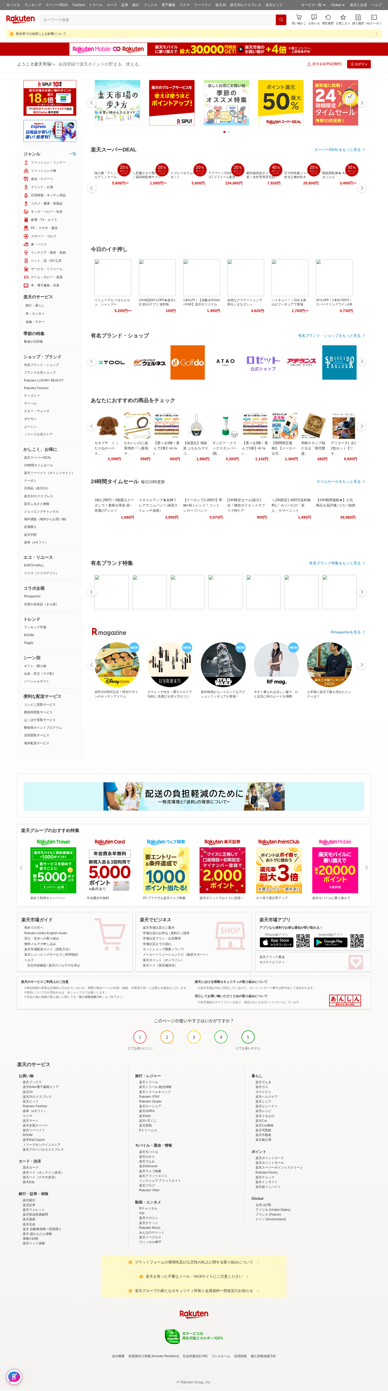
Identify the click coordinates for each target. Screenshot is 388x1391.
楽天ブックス (32, 1082)
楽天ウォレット (34, 1210)
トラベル (96, 5)
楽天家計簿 (263, 1140)
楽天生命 (29, 1224)
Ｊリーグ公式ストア (38, 434)
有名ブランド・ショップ (41, 365)
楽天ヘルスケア (266, 1097)
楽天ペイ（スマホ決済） (40, 1177)
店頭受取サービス (36, 735)
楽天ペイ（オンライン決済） (43, 1172)
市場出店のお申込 (155, 933)
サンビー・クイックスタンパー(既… (224, 448)
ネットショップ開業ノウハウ (163, 949)
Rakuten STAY (149, 1097)
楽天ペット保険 (34, 1243)
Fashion (79, 5)
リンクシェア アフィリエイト (160, 1181)
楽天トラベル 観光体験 (155, 1087)
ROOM (29, 635)
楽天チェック (265, 1177)
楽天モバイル (148, 1152)
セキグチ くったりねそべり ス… (106, 448)
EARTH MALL (34, 565)
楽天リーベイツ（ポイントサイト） (49, 473)
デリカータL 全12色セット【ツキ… (343, 448)
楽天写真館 (263, 1130)
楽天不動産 (263, 1135)
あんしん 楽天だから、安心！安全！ (345, 1000)
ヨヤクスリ (263, 1092)
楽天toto (145, 1116)
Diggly (28, 643)
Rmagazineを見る (346, 632)
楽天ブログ (147, 1185)
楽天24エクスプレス (245, 5)
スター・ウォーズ (36, 411)
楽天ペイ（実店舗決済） (160, 965)
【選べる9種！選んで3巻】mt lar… (255, 448)
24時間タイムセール (38, 465)
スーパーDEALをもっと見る (337, 149)
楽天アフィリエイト (153, 1176)
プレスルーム (220, 1356)
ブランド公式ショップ (40, 372)
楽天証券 (29, 1205)
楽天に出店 (358, 5)
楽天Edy (29, 1182)
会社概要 (118, 1356)
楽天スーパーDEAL (37, 457)
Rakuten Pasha (266, 1172)
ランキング (32, 5)
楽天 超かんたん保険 (37, 1234)
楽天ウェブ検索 (150, 1171)
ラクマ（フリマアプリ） (41, 573)
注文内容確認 (36, 965)
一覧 (72, 154)
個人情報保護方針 (263, 1356)
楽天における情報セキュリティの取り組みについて (231, 982)
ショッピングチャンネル (41, 511)
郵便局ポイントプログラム (43, 727)
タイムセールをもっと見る (338, 481)
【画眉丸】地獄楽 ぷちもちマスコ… (195, 448)
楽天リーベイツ (34, 1130)
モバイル (13, 5)
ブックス (150, 5)
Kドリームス (148, 1130)
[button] (314, 19)
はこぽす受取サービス (40, 720)
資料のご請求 (180, 933)
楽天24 (220, 5)
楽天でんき (263, 1082)
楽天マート (31, 1121)
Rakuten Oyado (150, 1101)
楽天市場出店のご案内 (158, 927)
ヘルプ (376, 5)
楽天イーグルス (150, 1237)
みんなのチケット (151, 1232)
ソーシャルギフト (36, 681)
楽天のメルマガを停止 (64, 965)
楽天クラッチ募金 (272, 957)
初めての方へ (33, 927)
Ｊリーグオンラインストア (42, 1145)
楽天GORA (147, 1111)
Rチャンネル (148, 1208)
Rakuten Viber (149, 1190)
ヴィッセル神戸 (150, 1242)
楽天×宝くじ (148, 1121)
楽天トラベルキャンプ (155, 1092)
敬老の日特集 (33, 341)
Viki (141, 1213)
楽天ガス (261, 1087)
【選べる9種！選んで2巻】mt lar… (166, 448)
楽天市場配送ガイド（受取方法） (48, 949)
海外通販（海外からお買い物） (46, 519)
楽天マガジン (148, 1218)
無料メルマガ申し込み (40, 944)
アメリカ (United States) (272, 1210)
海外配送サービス (36, 743)
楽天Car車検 (264, 1125)
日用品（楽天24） (37, 488)
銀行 (136, 5)
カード (112, 5)
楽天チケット (148, 1223)
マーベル (30, 403)
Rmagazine (32, 596)
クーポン (30, 480)
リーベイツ (202, 5)
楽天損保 (29, 1219)
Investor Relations (165, 1356)
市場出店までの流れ (157, 944)
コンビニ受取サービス (40, 704)
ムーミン (30, 427)
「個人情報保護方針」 (90, 996)
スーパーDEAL (57, 5)
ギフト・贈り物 (35, 666)
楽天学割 (30, 535)
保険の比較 (31, 1238)
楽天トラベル (148, 1082)
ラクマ (184, 5)
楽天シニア (263, 1101)
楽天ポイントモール (269, 1163)
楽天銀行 (29, 1200)
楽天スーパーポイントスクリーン (279, 1167)
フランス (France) (268, 1214)
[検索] (281, 20)
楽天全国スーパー (35, 1125)
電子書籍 (168, 5)
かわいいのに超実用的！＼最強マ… (136, 448)
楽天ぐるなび (265, 1116)
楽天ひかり (147, 1157)
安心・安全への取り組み (41, 938)
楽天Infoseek (148, 1166)
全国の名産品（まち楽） (41, 604)
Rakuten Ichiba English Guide (45, 933)
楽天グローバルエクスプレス (43, 1149)
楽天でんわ (147, 1161)
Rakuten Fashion (36, 388)
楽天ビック (274, 5)
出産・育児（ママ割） (40, 674)
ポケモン (30, 419)
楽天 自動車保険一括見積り (42, 1229)
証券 (124, 5)
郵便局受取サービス (38, 712)
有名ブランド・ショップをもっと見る (329, 335)
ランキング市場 (35, 627)
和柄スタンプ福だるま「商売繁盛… (313, 448)
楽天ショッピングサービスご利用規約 (51, 954)
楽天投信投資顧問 (35, 1214)
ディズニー (32, 396)
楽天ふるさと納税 (36, 504)
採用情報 (240, 1356)
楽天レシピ (263, 1111)
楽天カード (31, 1167)
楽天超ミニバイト (268, 1187)
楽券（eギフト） (36, 542)
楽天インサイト (266, 1182)
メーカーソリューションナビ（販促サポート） (176, 954)
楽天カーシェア (150, 1106)
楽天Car (261, 1121)
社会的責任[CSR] (195, 1356)
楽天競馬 (145, 1125)
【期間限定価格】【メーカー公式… (284, 448)
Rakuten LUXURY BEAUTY (44, 380)
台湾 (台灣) (263, 1205)
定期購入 (30, 527)
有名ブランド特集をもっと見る (335, 563)
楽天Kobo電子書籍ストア (41, 1087)
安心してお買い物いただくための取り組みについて (231, 996)
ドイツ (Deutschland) (270, 1219)
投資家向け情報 (140, 1356)
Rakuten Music (149, 1228)
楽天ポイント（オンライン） (163, 960)
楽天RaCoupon (34, 1140)
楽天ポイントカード (269, 1158)
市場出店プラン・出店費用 (162, 938)
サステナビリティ (272, 962)
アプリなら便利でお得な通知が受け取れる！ (291, 927)
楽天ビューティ (266, 1106)
